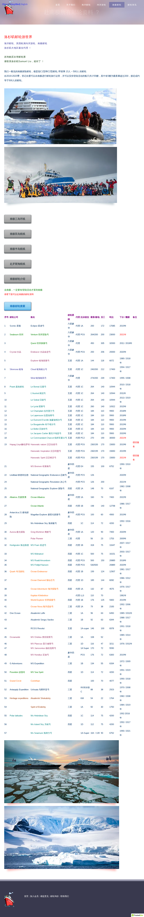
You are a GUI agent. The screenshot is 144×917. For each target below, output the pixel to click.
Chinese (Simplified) (11, 4)
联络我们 (64, 896)
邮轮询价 (54, 896)
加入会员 (34, 896)
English (24, 4)
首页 (26, 896)
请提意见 (44, 896)
